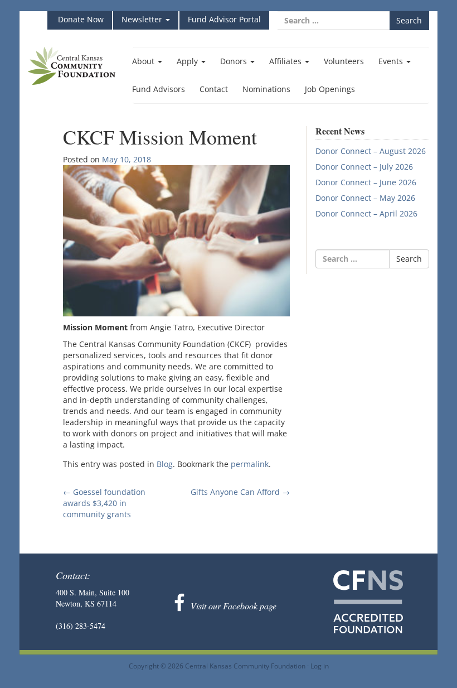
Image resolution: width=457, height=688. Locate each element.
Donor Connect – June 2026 (365, 182)
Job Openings (330, 89)
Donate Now (80, 19)
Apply (188, 61)
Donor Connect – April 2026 (366, 213)
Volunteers (344, 61)
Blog (165, 464)
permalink (250, 464)
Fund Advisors (158, 89)
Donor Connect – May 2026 (365, 198)
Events (391, 61)
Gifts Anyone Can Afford (240, 492)
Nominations (266, 89)
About (144, 61)
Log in (319, 665)
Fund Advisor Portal (224, 19)
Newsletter (142, 19)
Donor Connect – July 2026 (364, 166)
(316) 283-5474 (80, 625)
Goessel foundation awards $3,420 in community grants (104, 503)
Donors (234, 61)
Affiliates (286, 61)
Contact (214, 89)
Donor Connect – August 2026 (370, 151)
